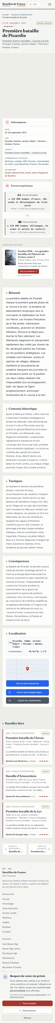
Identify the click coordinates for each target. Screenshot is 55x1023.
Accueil (5, 15)
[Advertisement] (27, 82)
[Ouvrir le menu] (50, 4)
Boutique (6, 927)
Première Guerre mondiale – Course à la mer (25, 40)
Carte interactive (10, 908)
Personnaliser (29, 1010)
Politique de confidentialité (34, 995)
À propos (6, 931)
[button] (27, 673)
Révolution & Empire (11, 967)
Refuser (27, 1018)
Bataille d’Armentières (21, 776)
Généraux (6, 918)
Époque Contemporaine (21, 15)
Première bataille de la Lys (24, 811)
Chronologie (8, 904)
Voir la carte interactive (27, 683)
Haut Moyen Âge (10, 944)
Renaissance (8, 958)
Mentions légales (17, 997)
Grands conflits (9, 913)
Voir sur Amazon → (28, 271)
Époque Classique (10, 962)
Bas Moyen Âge (9, 953)
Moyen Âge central (11, 948)
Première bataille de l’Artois (25, 738)
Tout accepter (29, 1003)
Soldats (5, 922)
